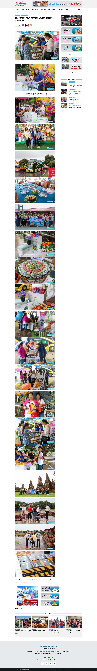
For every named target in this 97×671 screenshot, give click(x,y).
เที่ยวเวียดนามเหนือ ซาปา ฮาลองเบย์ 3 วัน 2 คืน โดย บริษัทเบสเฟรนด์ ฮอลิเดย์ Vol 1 (75, 85)
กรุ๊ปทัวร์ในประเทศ (17, 12)
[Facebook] (23, 25)
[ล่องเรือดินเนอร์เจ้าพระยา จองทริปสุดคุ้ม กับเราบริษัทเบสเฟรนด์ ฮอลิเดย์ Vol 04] (64, 91)
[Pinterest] (28, 25)
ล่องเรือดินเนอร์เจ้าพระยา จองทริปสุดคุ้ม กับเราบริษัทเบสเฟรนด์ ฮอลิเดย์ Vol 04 (75, 93)
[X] (26, 25)
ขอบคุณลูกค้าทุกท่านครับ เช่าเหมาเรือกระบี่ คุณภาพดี (73, 631)
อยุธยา (26, 15)
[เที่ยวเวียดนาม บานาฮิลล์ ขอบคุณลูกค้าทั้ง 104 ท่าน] (64, 99)
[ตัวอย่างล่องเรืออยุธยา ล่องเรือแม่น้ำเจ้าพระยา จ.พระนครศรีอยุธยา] (40, 622)
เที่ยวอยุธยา (20, 608)
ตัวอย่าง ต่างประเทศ (72, 82)
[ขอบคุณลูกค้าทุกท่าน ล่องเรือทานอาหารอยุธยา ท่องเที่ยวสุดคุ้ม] (64, 105)
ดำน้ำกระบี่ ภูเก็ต (68, 629)
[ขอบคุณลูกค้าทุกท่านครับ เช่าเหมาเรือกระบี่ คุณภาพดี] (74, 622)
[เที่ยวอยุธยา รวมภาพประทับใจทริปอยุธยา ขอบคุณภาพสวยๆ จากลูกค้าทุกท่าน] (23, 622)
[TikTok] (50, 663)
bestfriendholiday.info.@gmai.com (51, 659)
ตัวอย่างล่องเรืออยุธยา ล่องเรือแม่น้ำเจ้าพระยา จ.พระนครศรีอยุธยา (40, 631)
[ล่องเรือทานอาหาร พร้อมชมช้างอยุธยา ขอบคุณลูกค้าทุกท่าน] (57, 622)
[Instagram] (46, 663)
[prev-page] (62, 111)
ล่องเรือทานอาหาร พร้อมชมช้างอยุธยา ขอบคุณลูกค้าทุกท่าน (56, 631)
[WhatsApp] (31, 25)
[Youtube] (54, 663)
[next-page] (63, 111)
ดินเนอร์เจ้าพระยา (71, 89)
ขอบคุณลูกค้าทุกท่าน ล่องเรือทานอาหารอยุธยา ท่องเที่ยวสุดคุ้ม (75, 107)
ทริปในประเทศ (23, 15)
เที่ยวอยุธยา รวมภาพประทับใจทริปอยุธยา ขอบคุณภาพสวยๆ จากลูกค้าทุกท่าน (23, 632)
